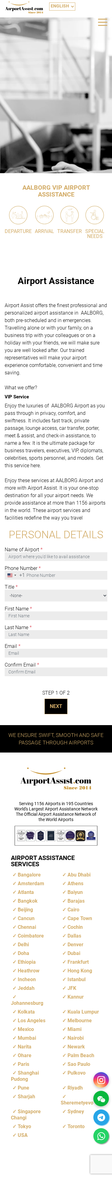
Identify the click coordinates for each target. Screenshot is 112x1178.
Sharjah (26, 1097)
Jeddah (26, 988)
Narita (24, 1047)
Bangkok (28, 901)
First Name (18, 608)
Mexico (26, 1029)
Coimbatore (31, 936)
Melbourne (80, 1021)
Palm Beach (81, 1055)
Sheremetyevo (77, 1103)
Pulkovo (77, 1073)
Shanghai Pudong (25, 1076)
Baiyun (75, 892)
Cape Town (80, 918)
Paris (23, 1064)
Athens (75, 883)
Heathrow (29, 971)
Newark (76, 1047)
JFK (72, 988)
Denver (75, 945)
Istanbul (77, 979)
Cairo (73, 910)
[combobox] (15, 575)
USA (23, 1135)
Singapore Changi (26, 1115)
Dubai (74, 953)
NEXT (56, 706)
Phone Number (23, 568)
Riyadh (75, 1088)
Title (11, 587)
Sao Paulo (79, 1064)
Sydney (76, 1111)
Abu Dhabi (79, 875)
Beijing (25, 910)
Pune (23, 1088)
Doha (23, 953)
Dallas (74, 936)
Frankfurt (78, 962)
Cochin (75, 927)
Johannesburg (27, 1003)
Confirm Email (22, 665)
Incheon (27, 979)
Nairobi (76, 1038)
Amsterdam (31, 883)
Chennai (27, 927)
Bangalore (29, 875)
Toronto (76, 1126)
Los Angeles (31, 1021)
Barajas (76, 901)
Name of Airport (24, 549)
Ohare (24, 1055)
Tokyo (24, 1126)
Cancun (26, 918)
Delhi (23, 945)
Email (13, 646)
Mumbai (27, 1038)
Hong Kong (80, 971)
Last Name (18, 627)
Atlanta (26, 892)
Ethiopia (27, 962)
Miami (75, 1029)
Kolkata (26, 1012)
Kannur (76, 997)
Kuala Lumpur (83, 1012)
